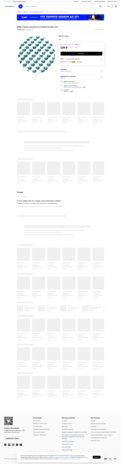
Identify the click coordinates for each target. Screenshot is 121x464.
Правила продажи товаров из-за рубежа (74, 432)
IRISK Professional (65, 71)
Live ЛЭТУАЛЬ (66, 447)
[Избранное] (112, 6)
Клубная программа (99, 1)
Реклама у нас (95, 440)
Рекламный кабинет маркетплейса (101, 435)
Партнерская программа (98, 429)
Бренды (93, 421)
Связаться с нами (112, 1)
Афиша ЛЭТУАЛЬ (67, 450)
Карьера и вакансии (39, 435)
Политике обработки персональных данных (69, 458)
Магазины (76, 1)
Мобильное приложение (98, 423)
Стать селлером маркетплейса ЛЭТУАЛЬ (103, 432)
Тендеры (93, 426)
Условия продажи (67, 429)
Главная (19, 11)
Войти (77, 44)
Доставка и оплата (86, 1)
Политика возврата (68, 441)
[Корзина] (116, 6)
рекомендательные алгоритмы (61, 457)
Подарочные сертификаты (41, 429)
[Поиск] (100, 6)
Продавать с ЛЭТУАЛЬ (40, 423)
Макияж (25, 11)
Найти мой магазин (39, 432)
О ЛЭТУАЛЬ (36, 421)
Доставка (65, 426)
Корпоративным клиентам (99, 438)
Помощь (64, 421)
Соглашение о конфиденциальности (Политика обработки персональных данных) (73, 436)
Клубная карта (37, 426)
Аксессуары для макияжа (36, 11)
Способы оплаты (67, 423)
